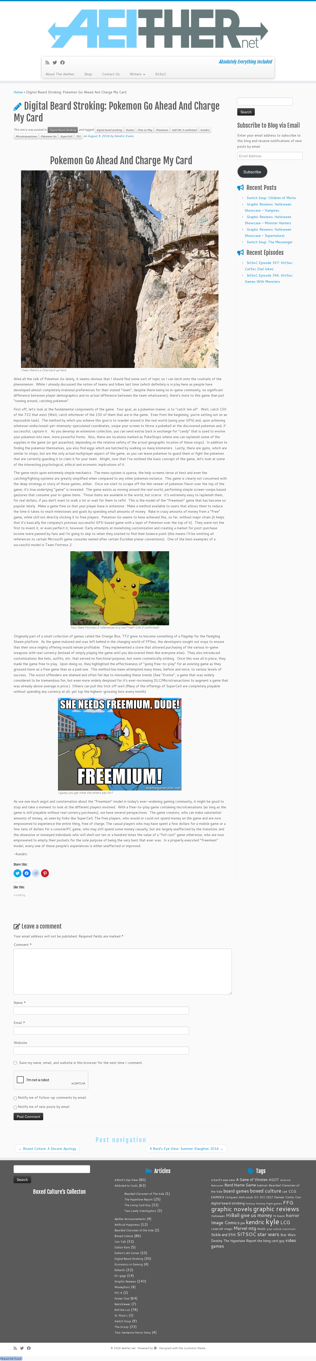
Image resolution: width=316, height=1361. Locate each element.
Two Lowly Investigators (140, 1211)
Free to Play (145, 130)
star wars (268, 1234)
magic (228, 1228)
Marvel (240, 1228)
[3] (119, 587)
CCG (292, 1191)
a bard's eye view (223, 1180)
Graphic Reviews (125, 1281)
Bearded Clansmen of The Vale (144, 1194)
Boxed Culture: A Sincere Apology (47, 1148)
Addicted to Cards (126, 1186)
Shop (88, 74)
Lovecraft (217, 1229)
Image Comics (225, 1222)
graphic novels (231, 1208)
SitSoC (160, 74)
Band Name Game (240, 1185)
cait (284, 1191)
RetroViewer (122, 1304)
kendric (204, 130)
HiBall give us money (249, 1215)
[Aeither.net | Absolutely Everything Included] (158, 28)
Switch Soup (123, 1321)
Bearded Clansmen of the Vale (134, 1230)
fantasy (250, 1203)
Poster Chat (122, 1298)
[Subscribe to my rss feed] (49, 62)
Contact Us (111, 74)
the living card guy (270, 1241)
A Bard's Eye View (126, 1180)
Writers (136, 74)
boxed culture (265, 1190)
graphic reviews (276, 1208)
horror (292, 1215)
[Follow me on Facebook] (64, 62)
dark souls (246, 1197)
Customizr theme (194, 1348)
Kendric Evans (124, 136)
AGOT (274, 1179)
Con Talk (120, 1242)
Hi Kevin (279, 1216)
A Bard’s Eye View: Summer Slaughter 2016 (186, 1148)
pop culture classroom (281, 1229)
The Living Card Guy (137, 1205)
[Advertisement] (269, 362)
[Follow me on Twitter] (56, 62)
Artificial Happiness (127, 1225)
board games (236, 1191)
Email (19, 1022)
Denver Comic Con (287, 1197)
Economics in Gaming (129, 1264)
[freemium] (119, 743)
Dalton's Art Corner (127, 1253)
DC (256, 1197)
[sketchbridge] (119, 268)
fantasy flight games (269, 1203)
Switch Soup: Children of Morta (271, 197)
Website (20, 1042)
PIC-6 (118, 1293)
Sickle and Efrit (223, 1234)
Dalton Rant (122, 1247)
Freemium (162, 130)
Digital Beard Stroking (62, 130)
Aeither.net (128, 1348)
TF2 (78, 136)
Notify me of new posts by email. (44, 1106)
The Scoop (122, 1327)
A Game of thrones (252, 1179)
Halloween (218, 1216)
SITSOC (246, 1234)
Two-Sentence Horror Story (133, 1333)
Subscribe (252, 171)
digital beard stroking (109, 130)
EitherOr (120, 1270)
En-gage (120, 1276)
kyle (272, 1221)
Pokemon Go (48, 136)
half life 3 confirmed (184, 130)
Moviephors (122, 1287)
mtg (252, 1228)
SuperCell (66, 136)
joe (242, 1223)
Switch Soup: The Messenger (270, 242)
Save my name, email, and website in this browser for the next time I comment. (81, 1062)
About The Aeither (59, 74)
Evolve (130, 130)
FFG (288, 1202)
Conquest (231, 1197)
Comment (23, 944)
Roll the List (122, 1310)
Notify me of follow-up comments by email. (52, 1097)
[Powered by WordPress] (155, 1347)
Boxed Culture (124, 1236)
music (261, 1228)
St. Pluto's (121, 1316)
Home (18, 92)
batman (262, 1185)
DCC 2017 (266, 1197)
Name (20, 1002)
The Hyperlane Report (138, 1199)
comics (217, 1196)
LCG (285, 1222)
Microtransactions (26, 136)
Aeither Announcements (130, 1219)
